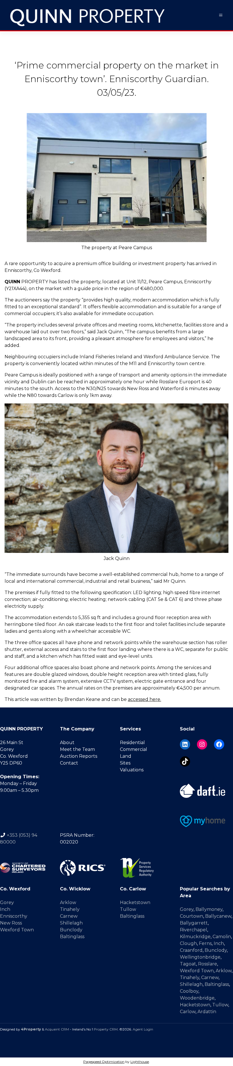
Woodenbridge (197, 998)
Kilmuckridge (195, 936)
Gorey (7, 902)
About (67, 742)
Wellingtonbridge (200, 957)
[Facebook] (219, 744)
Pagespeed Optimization (103, 1061)
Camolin (222, 936)
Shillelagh (71, 923)
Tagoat (188, 964)
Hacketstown (135, 902)
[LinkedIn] (185, 744)
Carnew (69, 916)
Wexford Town (17, 929)
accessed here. (144, 699)
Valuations (131, 770)
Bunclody (71, 929)
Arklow (68, 902)
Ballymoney (208, 909)
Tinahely (70, 909)
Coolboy (189, 991)
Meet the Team (77, 749)
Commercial (133, 749)
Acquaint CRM (57, 1029)
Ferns (205, 943)
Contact (69, 763)
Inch (5, 909)
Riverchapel (193, 929)
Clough (188, 943)
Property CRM (106, 1029)
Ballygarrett (194, 923)
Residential (132, 742)
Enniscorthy (13, 916)
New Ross (11, 923)
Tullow (128, 909)
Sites (125, 763)
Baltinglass (72, 936)
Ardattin (206, 1011)
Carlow (187, 1011)
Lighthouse (139, 1061)
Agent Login (143, 1029)
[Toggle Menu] (220, 15)
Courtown (191, 916)
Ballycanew (218, 916)
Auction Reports (78, 756)
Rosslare (207, 964)
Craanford (191, 950)
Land (125, 756)
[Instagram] (202, 744)
